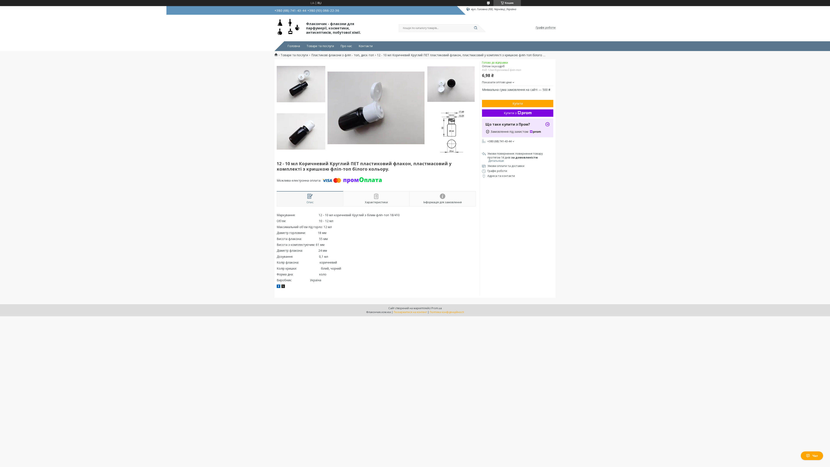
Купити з (510, 113)
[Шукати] (475, 28)
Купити (517, 103)
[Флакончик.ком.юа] (288, 27)
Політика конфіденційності (447, 312)
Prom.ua (436, 308)
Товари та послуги (320, 46)
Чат (815, 455)
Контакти (366, 46)
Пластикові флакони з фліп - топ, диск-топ (342, 55)
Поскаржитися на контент (410, 312)
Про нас (346, 46)
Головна (293, 46)
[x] (283, 287)
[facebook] (278, 287)
